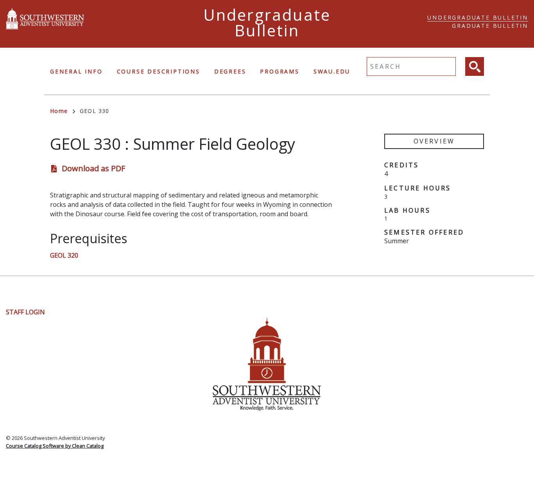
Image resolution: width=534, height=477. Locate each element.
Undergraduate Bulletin (477, 17)
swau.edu (332, 71)
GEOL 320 (64, 255)
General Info (76, 71)
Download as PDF (93, 168)
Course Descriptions (158, 71)
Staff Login (25, 312)
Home (59, 111)
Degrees (230, 71)
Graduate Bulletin (490, 25)
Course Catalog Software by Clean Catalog (55, 445)
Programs (279, 71)
